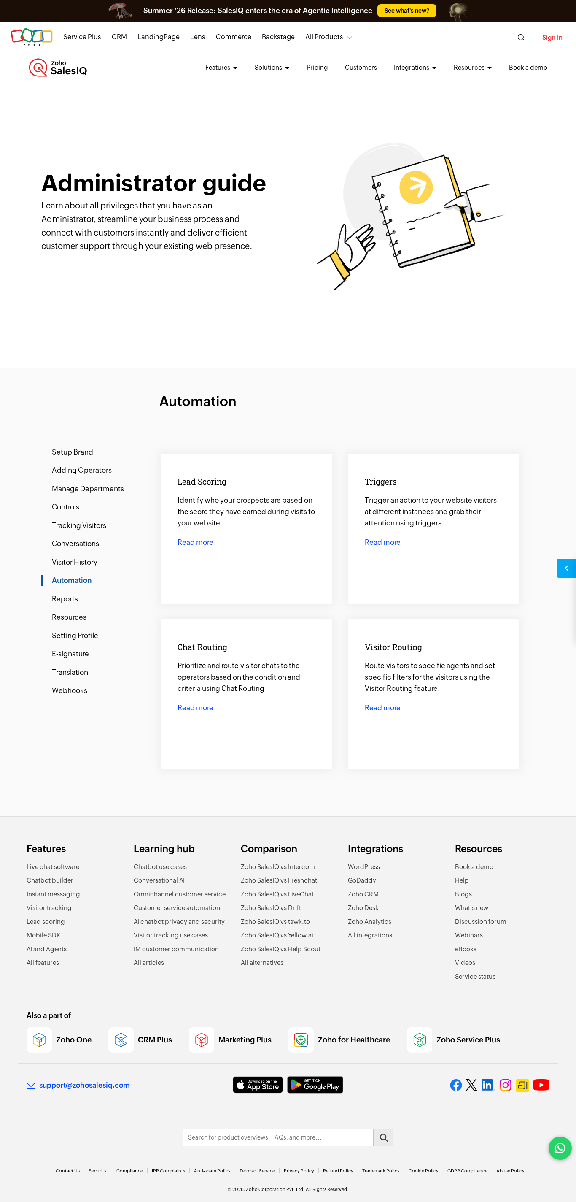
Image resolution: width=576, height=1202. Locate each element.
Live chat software (53, 866)
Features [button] (218, 67)
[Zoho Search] (521, 37)
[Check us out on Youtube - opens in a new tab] (541, 1085)
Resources (69, 617)
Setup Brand (72, 452)
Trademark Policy (381, 1170)
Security (98, 1170)
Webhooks (69, 690)
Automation (72, 580)
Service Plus (82, 37)
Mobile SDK (43, 935)
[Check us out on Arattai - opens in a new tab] (522, 1085)
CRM (119, 37)
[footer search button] (383, 1137)
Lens (197, 37)
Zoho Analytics (369, 921)
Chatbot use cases (160, 866)
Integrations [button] (412, 67)
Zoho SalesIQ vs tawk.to (275, 921)
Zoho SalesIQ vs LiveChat (277, 894)
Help (462, 880)
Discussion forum (480, 921)
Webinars (469, 935)
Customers (361, 67)
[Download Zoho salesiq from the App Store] (258, 1085)
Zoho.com (32, 37)
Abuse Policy (510, 1170)
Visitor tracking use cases (171, 935)
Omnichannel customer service (180, 894)
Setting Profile (75, 635)
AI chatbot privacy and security (179, 921)
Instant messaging (53, 894)
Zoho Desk (363, 907)
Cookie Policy (424, 1170)
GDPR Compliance (467, 1170)
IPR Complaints (168, 1170)
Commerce (233, 37)
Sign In (552, 37)
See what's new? (407, 10)
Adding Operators (82, 470)
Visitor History (74, 562)
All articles (149, 962)
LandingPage (158, 37)
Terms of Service (257, 1170)
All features (43, 962)
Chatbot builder (50, 880)
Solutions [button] (269, 67)
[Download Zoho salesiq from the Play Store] (315, 1085)
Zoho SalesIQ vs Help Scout (280, 949)
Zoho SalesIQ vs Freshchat (279, 880)
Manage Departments (88, 489)
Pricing (317, 67)
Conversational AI (159, 880)
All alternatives (262, 962)
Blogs (463, 894)
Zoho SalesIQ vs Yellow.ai (277, 935)
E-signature (70, 654)
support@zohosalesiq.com (84, 1085)
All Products (324, 37)
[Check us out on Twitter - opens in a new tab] (472, 1085)
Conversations (75, 543)
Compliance (129, 1170)
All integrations (370, 935)
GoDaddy (362, 880)
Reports (65, 599)
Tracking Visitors (79, 525)
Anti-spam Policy (212, 1170)
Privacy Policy (299, 1170)
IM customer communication (176, 949)
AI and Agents (47, 949)
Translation (70, 672)
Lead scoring (46, 921)
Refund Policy (338, 1170)
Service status (475, 976)
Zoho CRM (363, 894)
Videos (465, 962)
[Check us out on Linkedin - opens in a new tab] (488, 1085)
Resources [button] (470, 67)
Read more (195, 543)
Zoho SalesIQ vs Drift (271, 907)
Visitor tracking (49, 907)
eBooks (465, 949)
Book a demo (528, 67)
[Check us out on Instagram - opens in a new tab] (505, 1085)
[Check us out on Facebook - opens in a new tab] (456, 1085)
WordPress (364, 866)
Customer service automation (177, 907)
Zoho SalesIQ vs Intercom (278, 866)
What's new (471, 907)
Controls (65, 507)
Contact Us (68, 1170)
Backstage (278, 37)
